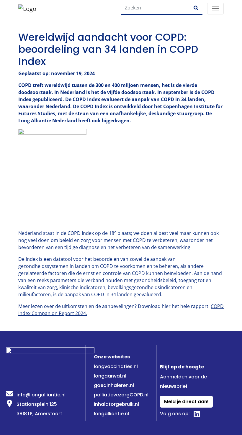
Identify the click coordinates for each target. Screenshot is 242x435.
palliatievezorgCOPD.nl (121, 394)
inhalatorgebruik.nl (116, 404)
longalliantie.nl (111, 413)
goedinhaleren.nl (114, 385)
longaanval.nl (110, 376)
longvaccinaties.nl (116, 366)
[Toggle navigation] (215, 8)
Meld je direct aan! (186, 401)
